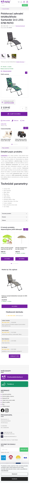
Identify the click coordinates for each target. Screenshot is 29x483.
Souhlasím (14, 479)
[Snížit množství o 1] (26, 109)
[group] (14, 290)
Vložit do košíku (15, 114)
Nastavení (14, 474)
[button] (14, 303)
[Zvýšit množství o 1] (26, 108)
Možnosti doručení (7, 71)
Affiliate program (6, 406)
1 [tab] (11, 263)
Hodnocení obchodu (14, 312)
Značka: (3, 124)
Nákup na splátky (6, 402)
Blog (3, 404)
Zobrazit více (14, 356)
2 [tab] (13, 144)
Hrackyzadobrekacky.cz (15, 377)
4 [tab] (15, 144)
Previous (24, 128)
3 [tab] (14, 144)
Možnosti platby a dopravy (8, 396)
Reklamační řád (5, 398)
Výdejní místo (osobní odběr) (8, 400)
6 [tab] (17, 263)
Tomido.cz (10, 384)
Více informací (4, 470)
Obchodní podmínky (6, 394)
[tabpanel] (7, 136)
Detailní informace (20, 62)
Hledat (25, 5)
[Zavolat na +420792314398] (19, 2)
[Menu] (27, 2)
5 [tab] (16, 263)
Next (26, 73)
